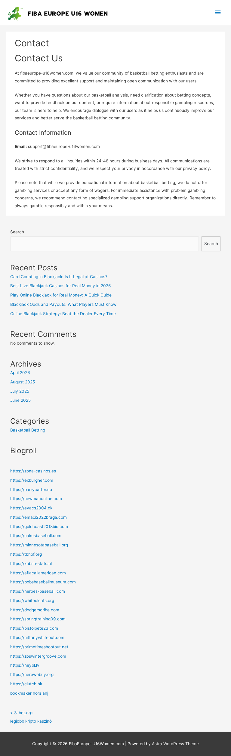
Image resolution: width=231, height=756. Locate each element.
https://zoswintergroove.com (38, 656)
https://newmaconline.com (36, 498)
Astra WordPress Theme (175, 743)
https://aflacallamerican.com (38, 572)
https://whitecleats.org (32, 600)
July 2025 (19, 391)
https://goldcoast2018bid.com (39, 526)
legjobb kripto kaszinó (31, 721)
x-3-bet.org (21, 712)
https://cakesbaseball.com (35, 535)
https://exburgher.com (31, 480)
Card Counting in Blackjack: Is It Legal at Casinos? (58, 276)
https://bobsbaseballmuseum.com (43, 581)
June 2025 (20, 400)
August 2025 (22, 382)
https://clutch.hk (26, 683)
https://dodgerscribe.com (34, 609)
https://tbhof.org (26, 554)
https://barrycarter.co (31, 489)
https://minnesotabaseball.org (39, 544)
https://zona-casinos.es (33, 471)
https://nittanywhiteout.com (37, 637)
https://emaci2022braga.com (38, 517)
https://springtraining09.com (38, 618)
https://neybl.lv (24, 665)
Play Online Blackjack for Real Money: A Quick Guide (61, 295)
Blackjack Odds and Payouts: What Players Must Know (63, 304)
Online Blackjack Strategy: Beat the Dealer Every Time (63, 313)
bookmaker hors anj (29, 693)
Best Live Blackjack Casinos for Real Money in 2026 (60, 285)
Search (17, 231)
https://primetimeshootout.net (39, 646)
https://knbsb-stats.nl (31, 563)
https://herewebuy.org (32, 674)
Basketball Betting (27, 430)
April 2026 (20, 372)
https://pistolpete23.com (34, 628)
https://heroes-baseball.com (37, 591)
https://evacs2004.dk (31, 508)
